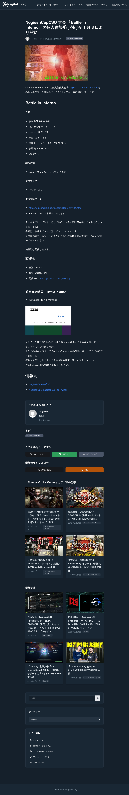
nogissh (43, 411)
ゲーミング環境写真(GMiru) (114, 4)
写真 (80, 4)
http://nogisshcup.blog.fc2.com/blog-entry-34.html (55, 207)
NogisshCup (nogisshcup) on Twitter (48, 389)
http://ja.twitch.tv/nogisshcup (55, 278)
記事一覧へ (45, 420)
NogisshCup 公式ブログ (41, 384)
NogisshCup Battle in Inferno (83, 87)
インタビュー (69, 4)
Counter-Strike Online (74, 39)
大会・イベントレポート (48, 4)
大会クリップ (92, 4)
